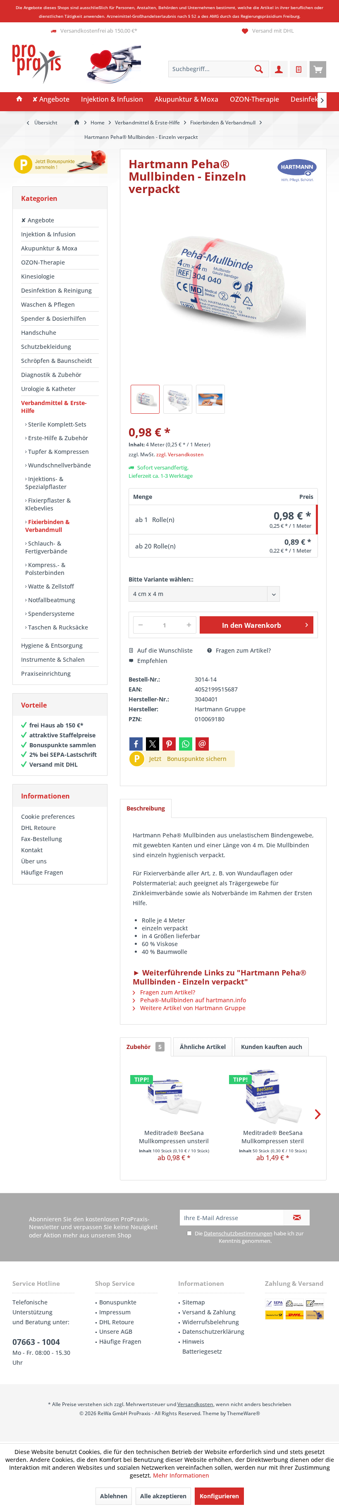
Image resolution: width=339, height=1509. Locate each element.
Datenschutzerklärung (213, 1331)
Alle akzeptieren (163, 1496)
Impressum (115, 1312)
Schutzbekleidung (46, 346)
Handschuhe (38, 332)
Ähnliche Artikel (203, 1047)
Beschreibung (146, 808)
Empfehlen (151, 661)
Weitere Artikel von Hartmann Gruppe (192, 1008)
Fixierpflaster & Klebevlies (48, 504)
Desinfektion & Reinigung (56, 290)
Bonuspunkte (117, 1302)
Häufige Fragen (42, 872)
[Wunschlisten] (298, 69)
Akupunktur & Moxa (49, 248)
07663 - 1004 (36, 1342)
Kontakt (32, 850)
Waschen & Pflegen (48, 304)
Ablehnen (113, 1496)
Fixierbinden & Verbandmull (47, 526)
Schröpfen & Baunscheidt (56, 361)
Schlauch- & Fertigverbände (46, 547)
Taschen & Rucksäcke (57, 627)
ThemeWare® (243, 1413)
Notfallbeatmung (50, 600)
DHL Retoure (38, 828)
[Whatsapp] (185, 744)
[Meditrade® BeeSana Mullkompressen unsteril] (174, 1096)
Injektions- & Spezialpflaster (46, 483)
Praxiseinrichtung (46, 673)
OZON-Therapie (43, 262)
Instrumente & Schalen (53, 659)
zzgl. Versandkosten (180, 454)
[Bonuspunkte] (59, 163)
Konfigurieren (219, 1496)
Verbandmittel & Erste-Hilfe (54, 407)
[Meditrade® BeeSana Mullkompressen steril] (272, 1096)
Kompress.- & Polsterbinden (45, 569)
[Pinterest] (169, 744)
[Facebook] (136, 744)
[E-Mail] (202, 744)
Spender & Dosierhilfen (53, 318)
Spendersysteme (50, 613)
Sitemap (193, 1302)
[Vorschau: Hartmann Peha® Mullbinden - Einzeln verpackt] (177, 399)
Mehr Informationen (181, 1475)
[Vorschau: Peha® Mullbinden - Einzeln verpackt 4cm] (145, 399)
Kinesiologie (38, 276)
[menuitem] (318, 69)
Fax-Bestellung (41, 839)
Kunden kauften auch (271, 1047)
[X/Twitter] (152, 744)
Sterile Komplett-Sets (56, 424)
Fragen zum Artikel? (242, 650)
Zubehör (144, 1047)
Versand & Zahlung (209, 1312)
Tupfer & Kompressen (57, 451)
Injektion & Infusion (48, 234)
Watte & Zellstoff (50, 586)
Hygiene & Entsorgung (52, 645)
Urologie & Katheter (48, 389)
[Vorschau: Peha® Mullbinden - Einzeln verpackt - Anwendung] (210, 399)
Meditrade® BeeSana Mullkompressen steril (272, 1137)
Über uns (34, 861)
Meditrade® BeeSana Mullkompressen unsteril (174, 1137)
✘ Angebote (37, 220)
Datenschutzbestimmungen (238, 1233)
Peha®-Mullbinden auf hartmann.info (192, 1000)
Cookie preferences (48, 816)
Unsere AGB (115, 1331)
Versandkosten (195, 1404)
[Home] (19, 99)
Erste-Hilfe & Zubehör (57, 438)
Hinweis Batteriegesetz (202, 1346)
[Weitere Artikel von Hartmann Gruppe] (297, 170)
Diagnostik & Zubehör (51, 375)
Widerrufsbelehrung (210, 1322)
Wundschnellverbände (58, 465)
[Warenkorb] (318, 69)
